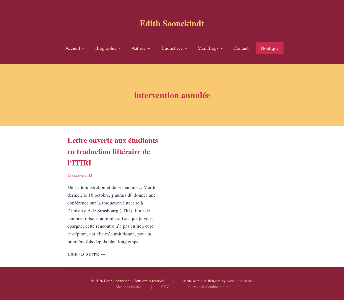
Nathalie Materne (240, 280)
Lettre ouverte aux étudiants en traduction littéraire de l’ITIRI (112, 151)
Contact (241, 48)
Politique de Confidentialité (207, 286)
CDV (165, 286)
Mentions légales (128, 286)
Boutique (270, 48)
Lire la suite (86, 254)
